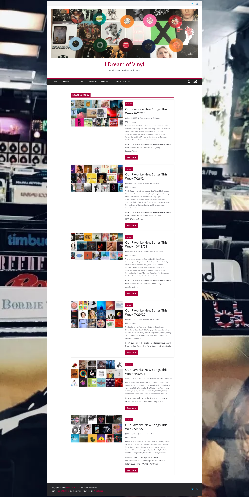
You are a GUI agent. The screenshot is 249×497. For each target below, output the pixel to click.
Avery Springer (148, 327)
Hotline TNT (144, 262)
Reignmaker (155, 333)
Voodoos (157, 393)
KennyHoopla (152, 444)
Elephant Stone (158, 259)
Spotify (151, 137)
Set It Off (158, 391)
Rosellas (141, 391)
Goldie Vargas (147, 330)
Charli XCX (154, 441)
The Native (139, 393)
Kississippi (138, 196)
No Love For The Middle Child (148, 388)
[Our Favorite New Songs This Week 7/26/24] (97, 178)
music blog (159, 131)
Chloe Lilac (129, 194)
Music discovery (131, 134)
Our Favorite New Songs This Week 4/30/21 (146, 371)
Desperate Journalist (141, 194)
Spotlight (79, 81)
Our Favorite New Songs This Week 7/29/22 (146, 312)
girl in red (167, 441)
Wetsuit (156, 140)
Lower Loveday (135, 131)
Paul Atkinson (145, 118)
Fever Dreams (163, 194)
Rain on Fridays (130, 450)
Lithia (127, 131)
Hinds (127, 196)
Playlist (133, 137)
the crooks (147, 453)
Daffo (166, 126)
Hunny (138, 385)
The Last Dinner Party (133, 276)
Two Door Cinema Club (158, 335)
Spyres (139, 273)
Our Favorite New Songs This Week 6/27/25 (146, 111)
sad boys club (149, 391)
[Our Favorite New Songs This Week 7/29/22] (97, 314)
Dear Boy (138, 330)
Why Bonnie (137, 338)
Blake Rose (146, 441)
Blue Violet (154, 191)
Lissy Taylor (157, 196)
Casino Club (151, 126)
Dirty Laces (153, 194)
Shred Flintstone (142, 137)
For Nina (144, 128)
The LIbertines (146, 276)
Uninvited (128, 338)
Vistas (150, 140)
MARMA (128, 333)
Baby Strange (141, 382)
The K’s (145, 140)
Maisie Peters (130, 447)
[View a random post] (195, 82)
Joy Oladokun (142, 444)
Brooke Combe (151, 382)
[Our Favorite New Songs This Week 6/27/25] (97, 113)
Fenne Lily (128, 262)
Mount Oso (151, 267)
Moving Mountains (148, 131)
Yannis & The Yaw (131, 208)
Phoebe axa (164, 388)
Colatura (160, 126)
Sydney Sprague (160, 137)
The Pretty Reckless (159, 453)
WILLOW (164, 393)
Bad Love (130, 441)
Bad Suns (138, 441)
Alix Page (130, 191)
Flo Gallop (136, 128)
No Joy (127, 137)
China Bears (129, 330)
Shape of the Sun (137, 205)
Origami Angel (152, 202)
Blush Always (164, 191)
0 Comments (131, 122)
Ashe (141, 327)
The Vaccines (157, 276)
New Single (163, 134)
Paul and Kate (144, 319)
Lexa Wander (147, 196)
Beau (157, 327)
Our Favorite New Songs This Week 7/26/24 (146, 176)
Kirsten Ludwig (142, 265)
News (55, 81)
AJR (128, 327)
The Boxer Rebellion (149, 273)
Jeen (147, 385)
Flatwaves (128, 128)
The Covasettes (163, 273)
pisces (167, 202)
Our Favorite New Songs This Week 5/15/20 (146, 427)
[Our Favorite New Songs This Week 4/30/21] (97, 373)
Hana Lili (136, 262)
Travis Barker (149, 393)
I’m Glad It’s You (130, 444)
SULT (128, 335)
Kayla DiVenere (130, 265)
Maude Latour (141, 447)
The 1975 (163, 450)
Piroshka (128, 391)
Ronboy (162, 333)
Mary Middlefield (131, 267)
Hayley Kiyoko (130, 385)
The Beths (138, 140)
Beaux (161, 327)
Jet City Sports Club (160, 262)
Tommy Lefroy (144, 335)
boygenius (139, 259)
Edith (161, 441)
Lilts (149, 265)
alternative (131, 126)
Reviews (66, 81)
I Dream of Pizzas (122, 81)
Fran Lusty (151, 128)
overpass (161, 202)
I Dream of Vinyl (124, 64)
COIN (160, 382)
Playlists (92, 81)
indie (168, 128)
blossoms (146, 191)
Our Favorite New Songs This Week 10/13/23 (146, 244)
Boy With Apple (141, 126)
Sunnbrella (134, 335)
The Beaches (129, 393)
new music (141, 134)
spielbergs (140, 450)
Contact (105, 81)
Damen (165, 382)
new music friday (152, 134)
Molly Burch (165, 385)
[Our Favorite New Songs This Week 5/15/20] (97, 429)
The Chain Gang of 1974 (134, 453)
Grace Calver (160, 128)
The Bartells (129, 140)
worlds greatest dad (157, 205)
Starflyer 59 (155, 450)
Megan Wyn (142, 267)
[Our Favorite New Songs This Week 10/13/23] (97, 246)
